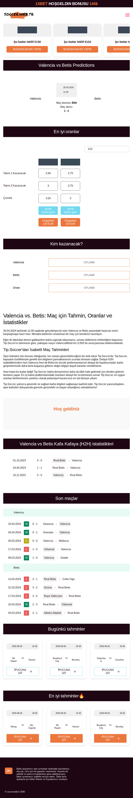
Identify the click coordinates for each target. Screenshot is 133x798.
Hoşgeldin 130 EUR (48, 222)
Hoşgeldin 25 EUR (70, 222)
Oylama (89, 262)
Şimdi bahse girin (48, 210)
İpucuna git (20, 671)
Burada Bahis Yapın (27, 49)
